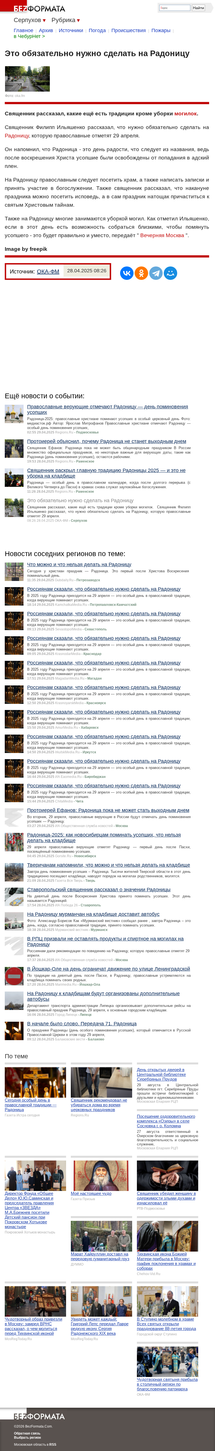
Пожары (160, 30)
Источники (71, 30)
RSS (52, 1445)
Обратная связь (27, 1433)
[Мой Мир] (170, 273)
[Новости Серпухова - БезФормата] (33, 7)
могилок (185, 113)
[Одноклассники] (141, 273)
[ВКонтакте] (127, 273)
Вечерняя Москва (162, 235)
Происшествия (128, 30)
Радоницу (17, 136)
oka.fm (20, 96)
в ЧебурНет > (29, 36)
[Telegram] (156, 273)
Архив (46, 30)
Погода (97, 30)
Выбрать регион (27, 1438)
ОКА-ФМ (48, 271)
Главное (23, 30)
